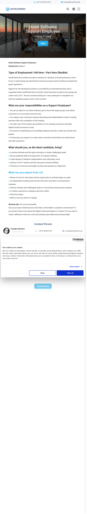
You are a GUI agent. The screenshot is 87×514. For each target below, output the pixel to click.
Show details (74, 267)
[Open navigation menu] (78, 9)
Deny (42, 273)
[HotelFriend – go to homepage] (16, 9)
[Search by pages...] (67, 9)
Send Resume (43, 286)
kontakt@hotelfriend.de (72, 2)
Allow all (70, 273)
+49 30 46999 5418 (43, 2)
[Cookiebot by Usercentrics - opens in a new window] (74, 239)
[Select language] (73, 9)
